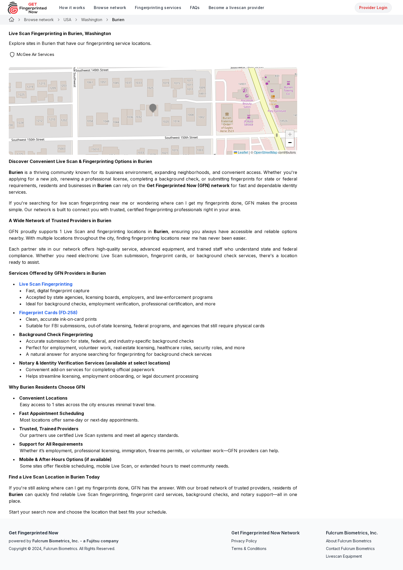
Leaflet (242, 152)
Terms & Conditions (248, 548)
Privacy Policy (244, 541)
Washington (91, 19)
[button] (153, 111)
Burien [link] (118, 19)
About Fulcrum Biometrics (348, 541)
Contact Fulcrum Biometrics (350, 548)
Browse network (39, 19)
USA (67, 19)
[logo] (31, 8)
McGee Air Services (35, 54)
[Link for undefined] (11, 19)
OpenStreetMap (265, 152)
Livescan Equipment (344, 556)
